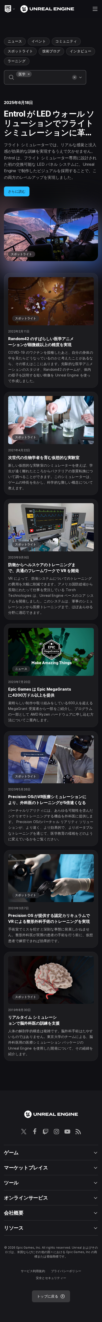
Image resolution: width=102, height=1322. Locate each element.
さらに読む (17, 191)
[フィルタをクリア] (74, 77)
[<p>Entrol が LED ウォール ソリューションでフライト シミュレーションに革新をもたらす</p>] (51, 180)
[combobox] (43, 80)
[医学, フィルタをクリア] (29, 74)
